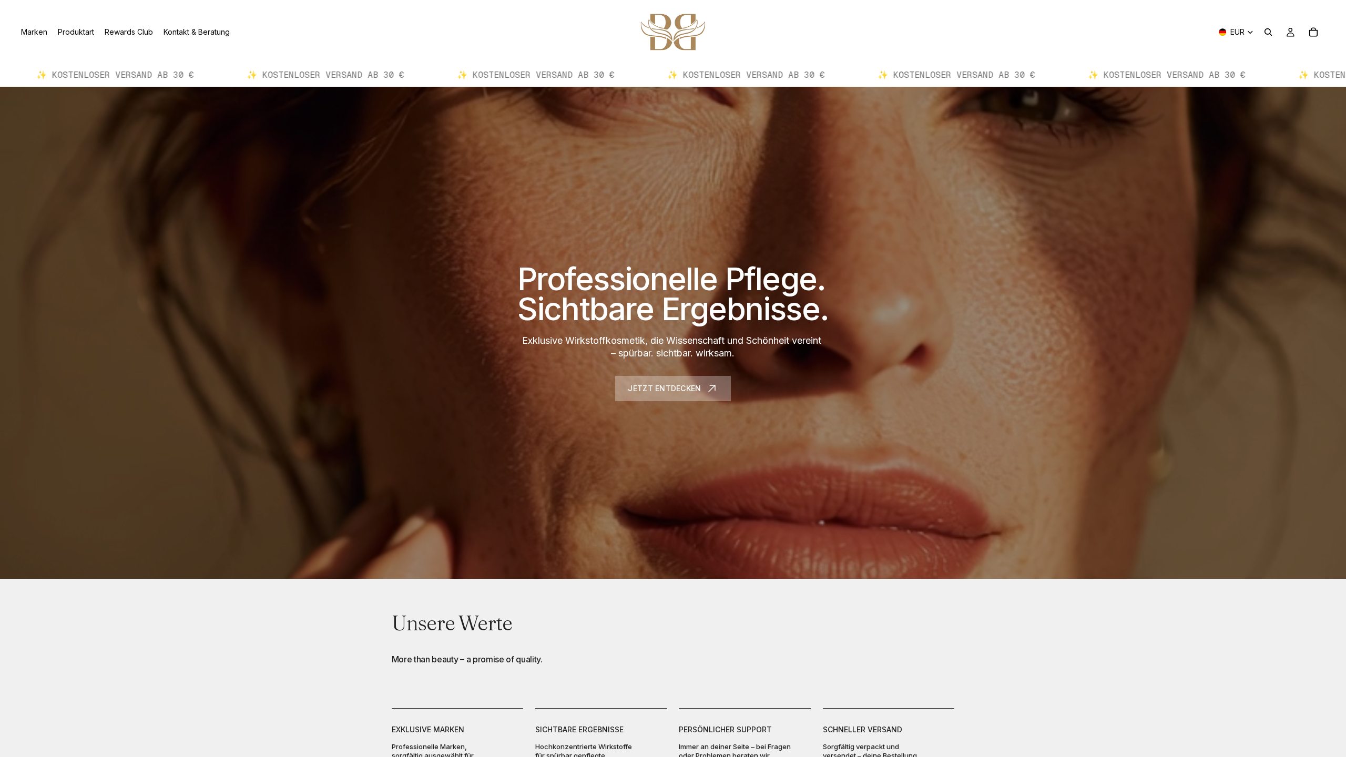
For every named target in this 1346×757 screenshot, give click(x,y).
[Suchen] (1268, 32)
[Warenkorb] (1313, 32)
